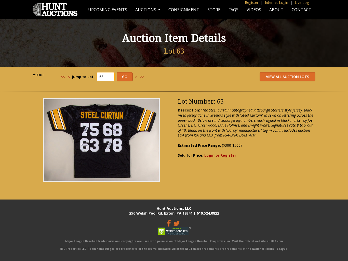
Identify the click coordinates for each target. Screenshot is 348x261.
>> (142, 76)
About (276, 10)
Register (251, 2)
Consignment (183, 10)
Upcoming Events (107, 10)
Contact (301, 10)
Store (213, 10)
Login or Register (220, 155)
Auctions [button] (146, 10)
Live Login (303, 2)
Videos (254, 10)
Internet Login (276, 2)
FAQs (233, 10)
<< (63, 76)
